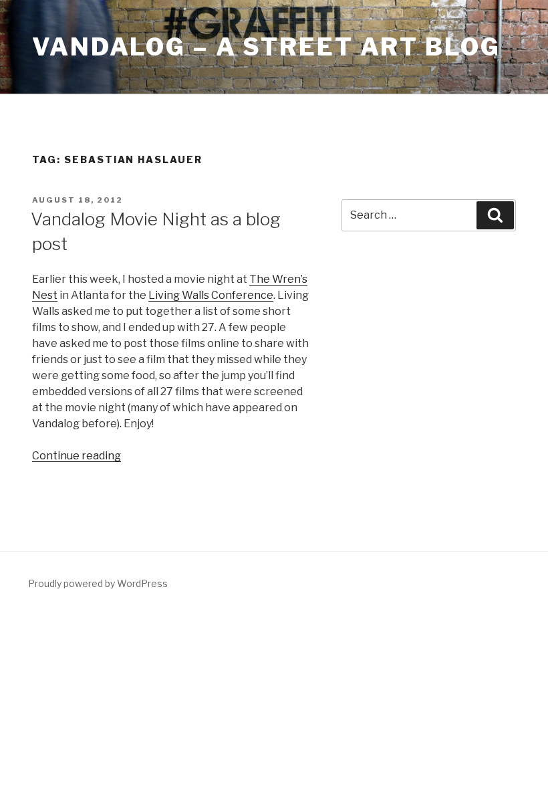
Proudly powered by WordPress (98, 583)
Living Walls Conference (210, 295)
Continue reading (76, 455)
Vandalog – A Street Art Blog (266, 47)
